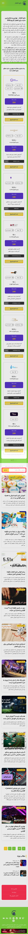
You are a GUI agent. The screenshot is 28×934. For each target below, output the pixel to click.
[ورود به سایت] (14, 460)
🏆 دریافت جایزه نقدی (14, 474)
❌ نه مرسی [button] (14, 478)
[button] (14, 467)
